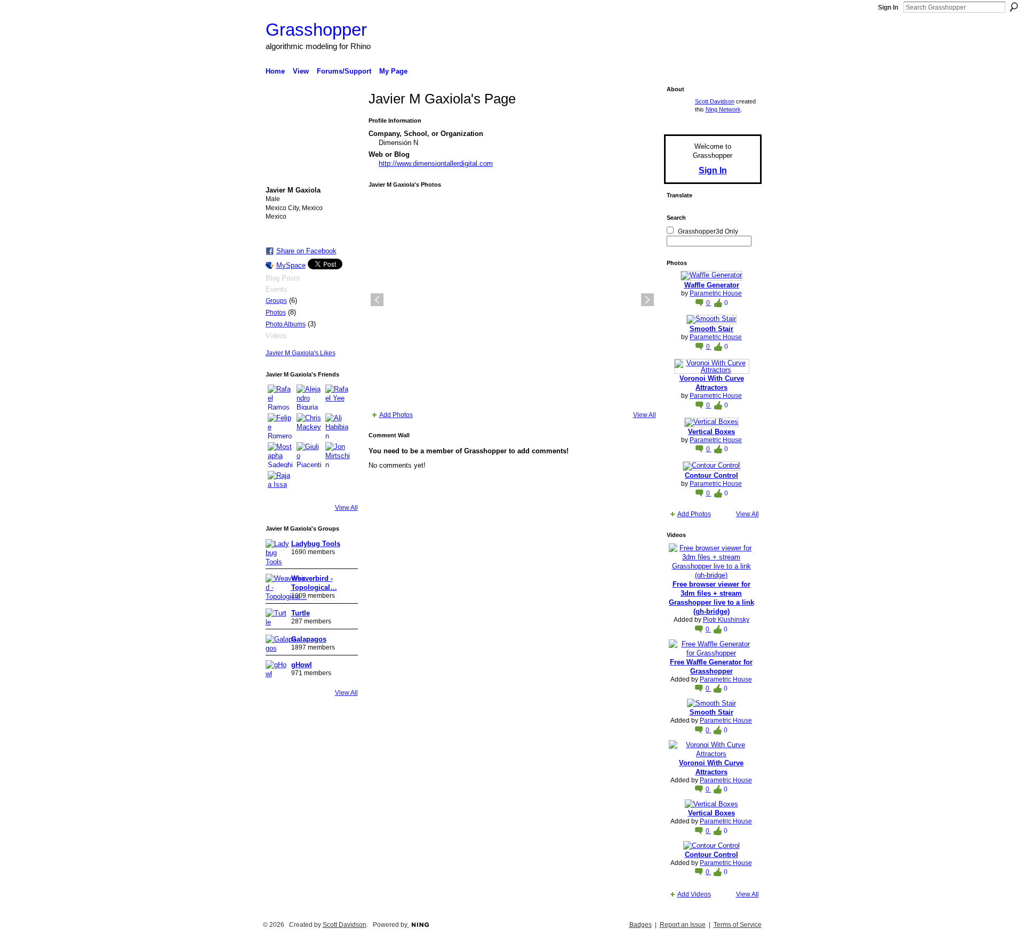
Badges (640, 924)
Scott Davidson (714, 101)
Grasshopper (316, 29)
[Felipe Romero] (280, 426)
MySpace (291, 265)
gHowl (301, 665)
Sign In (888, 7)
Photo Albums (286, 324)
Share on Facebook (306, 251)
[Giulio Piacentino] (309, 455)
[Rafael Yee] (338, 397)
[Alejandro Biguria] (309, 397)
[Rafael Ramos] (280, 397)
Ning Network (723, 109)
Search (1014, 7)
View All (346, 507)
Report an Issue (683, 924)
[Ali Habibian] (338, 426)
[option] (512, 299)
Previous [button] (377, 299)
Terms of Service (738, 924)
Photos (276, 312)
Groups (276, 301)
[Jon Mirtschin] (338, 455)
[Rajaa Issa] (280, 483)
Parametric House (716, 293)
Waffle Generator (711, 285)
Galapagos (308, 639)
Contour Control (711, 475)
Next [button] (647, 299)
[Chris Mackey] (309, 426)
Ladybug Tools (315, 544)
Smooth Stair (711, 329)
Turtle (300, 613)
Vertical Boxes (711, 432)
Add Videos (694, 894)
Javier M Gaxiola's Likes (300, 353)
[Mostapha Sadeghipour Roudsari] (280, 455)
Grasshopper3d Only (708, 231)
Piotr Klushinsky (726, 619)
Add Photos (396, 415)
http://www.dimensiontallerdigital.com (436, 163)
